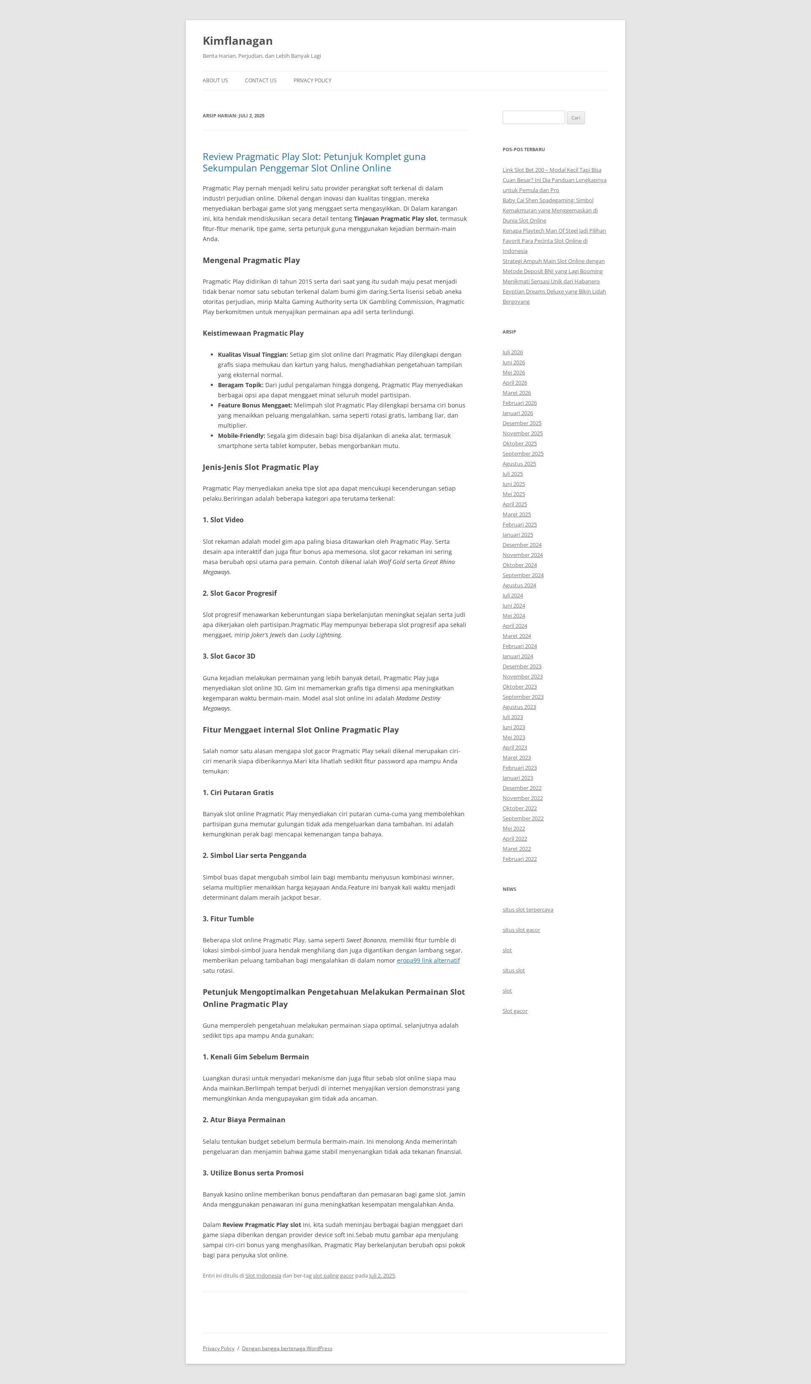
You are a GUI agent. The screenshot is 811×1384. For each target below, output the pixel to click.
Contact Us (261, 80)
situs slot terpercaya (528, 909)
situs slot (514, 970)
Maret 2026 (517, 392)
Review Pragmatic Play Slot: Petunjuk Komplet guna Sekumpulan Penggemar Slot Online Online (314, 162)
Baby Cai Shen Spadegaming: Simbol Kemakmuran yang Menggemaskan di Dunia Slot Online (550, 210)
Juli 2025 (513, 474)
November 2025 (523, 433)
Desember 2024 (522, 544)
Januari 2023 (518, 778)
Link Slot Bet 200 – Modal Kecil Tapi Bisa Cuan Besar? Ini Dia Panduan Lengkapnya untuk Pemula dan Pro (555, 180)
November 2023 (523, 676)
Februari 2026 (520, 403)
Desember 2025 (522, 423)
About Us (215, 80)
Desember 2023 (522, 666)
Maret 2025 (517, 514)
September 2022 (523, 818)
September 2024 (523, 575)
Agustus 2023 (519, 707)
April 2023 (515, 747)
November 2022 (523, 798)
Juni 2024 (514, 605)
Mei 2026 (514, 372)
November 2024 (523, 555)
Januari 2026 (518, 413)
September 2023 (523, 696)
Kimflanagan (238, 40)
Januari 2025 (518, 534)
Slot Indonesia (263, 1275)
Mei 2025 (514, 494)
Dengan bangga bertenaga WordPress (287, 1348)
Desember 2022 (522, 788)
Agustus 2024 (519, 585)
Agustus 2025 (519, 463)
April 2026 (515, 382)
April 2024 (515, 626)
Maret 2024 (517, 636)
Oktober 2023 (520, 686)
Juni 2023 (514, 727)
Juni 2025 (514, 484)
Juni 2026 (514, 362)
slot (507, 950)
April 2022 (515, 838)
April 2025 (515, 504)
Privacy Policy (313, 80)
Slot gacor (515, 1011)
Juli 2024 (513, 595)
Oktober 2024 (520, 565)
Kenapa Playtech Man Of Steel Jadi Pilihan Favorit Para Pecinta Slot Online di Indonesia (554, 241)
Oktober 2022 (520, 808)
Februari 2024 (520, 646)
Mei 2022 (514, 828)
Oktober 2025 (520, 443)
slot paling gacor (333, 1275)
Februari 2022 (520, 859)
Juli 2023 (513, 717)
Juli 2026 (513, 352)
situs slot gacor (521, 930)
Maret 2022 (517, 848)
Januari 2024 (518, 656)
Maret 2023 (517, 757)
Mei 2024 (514, 615)
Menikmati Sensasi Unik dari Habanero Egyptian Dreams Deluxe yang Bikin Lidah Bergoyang (554, 291)
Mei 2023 (514, 737)
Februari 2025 (520, 524)
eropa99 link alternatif (428, 960)
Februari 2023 (520, 767)
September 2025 (523, 453)
